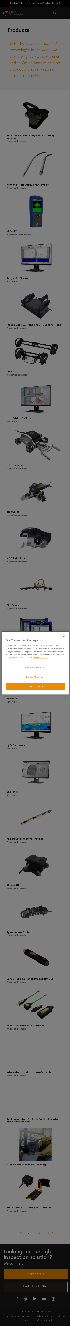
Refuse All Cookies (35, 677)
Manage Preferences (35, 667)
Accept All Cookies (35, 686)
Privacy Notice (40, 658)
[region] (35, 663)
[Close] (64, 635)
